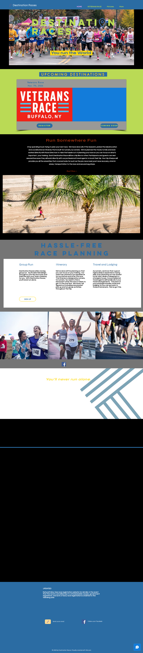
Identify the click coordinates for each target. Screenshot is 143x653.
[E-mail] (48, 621)
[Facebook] (64, 364)
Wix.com (88, 650)
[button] (108, 125)
